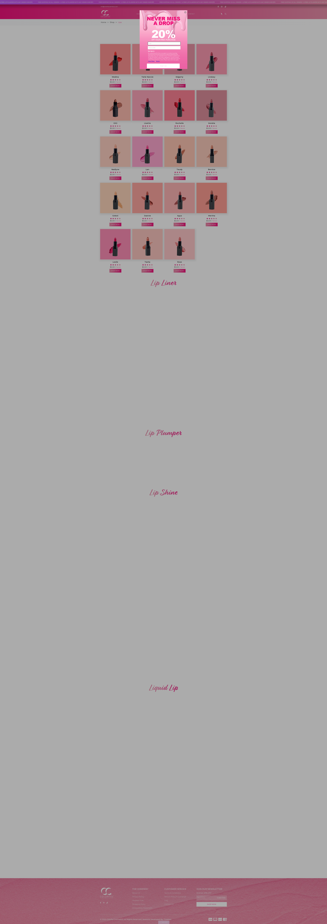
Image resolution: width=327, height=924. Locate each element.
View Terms (151, 61)
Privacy (158, 61)
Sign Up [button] (163, 66)
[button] (185, 12)
